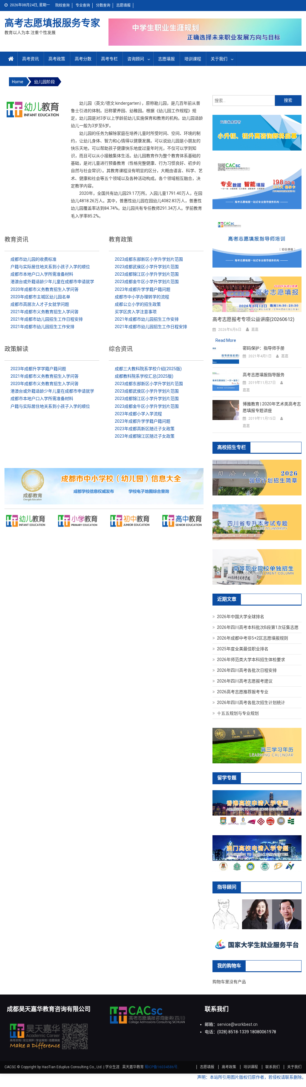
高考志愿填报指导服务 (263, 374)
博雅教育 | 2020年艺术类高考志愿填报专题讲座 (272, 407)
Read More (225, 340)
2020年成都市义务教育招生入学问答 (44, 289)
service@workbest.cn (237, 1024)
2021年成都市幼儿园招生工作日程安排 (46, 319)
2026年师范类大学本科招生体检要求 (251, 659)
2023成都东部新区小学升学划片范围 (149, 259)
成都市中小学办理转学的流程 (142, 296)
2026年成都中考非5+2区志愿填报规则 (252, 638)
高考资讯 (30, 58)
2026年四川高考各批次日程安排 (247, 670)
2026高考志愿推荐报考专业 (242, 691)
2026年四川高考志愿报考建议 (245, 681)
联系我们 (272, 1067)
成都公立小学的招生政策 (138, 304)
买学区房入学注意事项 (136, 311)
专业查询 (83, 5)
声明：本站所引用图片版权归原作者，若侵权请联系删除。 (251, 1077)
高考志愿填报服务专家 (52, 23)
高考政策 (56, 58)
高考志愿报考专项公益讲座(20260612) (253, 319)
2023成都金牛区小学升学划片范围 (147, 281)
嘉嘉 (254, 330)
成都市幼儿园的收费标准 (33, 259)
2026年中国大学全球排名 (240, 616)
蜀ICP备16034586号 (161, 1067)
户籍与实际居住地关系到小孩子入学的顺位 (50, 266)
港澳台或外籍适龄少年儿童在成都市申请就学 (52, 281)
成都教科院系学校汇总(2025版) (144, 376)
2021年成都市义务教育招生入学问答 (44, 311)
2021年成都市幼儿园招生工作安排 (42, 326)
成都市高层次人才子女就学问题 (39, 304)
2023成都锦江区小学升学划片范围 (147, 274)
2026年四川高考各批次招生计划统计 (251, 702)
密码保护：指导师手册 (263, 348)
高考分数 (83, 58)
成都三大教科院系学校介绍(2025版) (148, 368)
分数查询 (103, 5)
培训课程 (192, 58)
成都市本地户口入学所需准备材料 (41, 274)
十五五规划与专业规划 (238, 713)
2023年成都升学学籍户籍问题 (142, 289)
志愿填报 (123, 5)
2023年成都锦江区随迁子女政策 (145, 436)
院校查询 (62, 5)
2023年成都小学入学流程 (138, 413)
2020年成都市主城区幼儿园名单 (40, 296)
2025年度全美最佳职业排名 (242, 648)
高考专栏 (109, 58)
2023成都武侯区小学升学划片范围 (147, 266)
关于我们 (219, 58)
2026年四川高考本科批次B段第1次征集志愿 (258, 627)
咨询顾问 (135, 58)
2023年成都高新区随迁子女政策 (145, 428)
